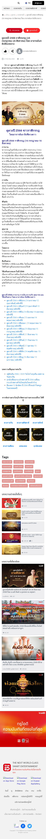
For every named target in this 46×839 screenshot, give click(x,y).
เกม (32, 790)
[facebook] (23, 826)
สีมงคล (5, 485)
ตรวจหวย (15, 30)
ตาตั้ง (39, 790)
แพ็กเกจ (15, 796)
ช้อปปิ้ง (6, 796)
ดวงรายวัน (18, 8)
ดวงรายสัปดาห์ (31, 8)
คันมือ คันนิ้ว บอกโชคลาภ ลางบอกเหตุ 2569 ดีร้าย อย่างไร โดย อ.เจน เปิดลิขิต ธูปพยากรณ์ (22, 663)
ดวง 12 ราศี (7, 462)
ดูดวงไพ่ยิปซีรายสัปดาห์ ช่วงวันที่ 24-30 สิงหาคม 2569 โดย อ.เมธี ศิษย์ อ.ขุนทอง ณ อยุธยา (22, 591)
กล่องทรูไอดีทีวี (26, 796)
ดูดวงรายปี (38, 476)
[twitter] (29, 826)
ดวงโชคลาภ (18, 471)
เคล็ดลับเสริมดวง (35, 485)
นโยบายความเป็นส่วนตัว (12, 814)
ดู (11, 790)
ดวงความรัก (7, 466)
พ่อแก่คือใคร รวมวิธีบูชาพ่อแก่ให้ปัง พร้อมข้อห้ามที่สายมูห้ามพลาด (22, 699)
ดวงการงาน (18, 462)
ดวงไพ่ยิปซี (28, 471)
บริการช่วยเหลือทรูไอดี (23, 802)
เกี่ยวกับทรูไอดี (15, 809)
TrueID (6, 3)
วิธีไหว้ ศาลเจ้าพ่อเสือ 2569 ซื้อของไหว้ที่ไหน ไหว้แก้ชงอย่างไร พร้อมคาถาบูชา (22, 627)
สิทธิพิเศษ (19, 790)
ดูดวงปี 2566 (7, 476)
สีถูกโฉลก (31, 481)
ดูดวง (13, 15)
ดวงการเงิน (29, 462)
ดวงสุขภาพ (6, 471)
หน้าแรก (7, 8)
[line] (16, 826)
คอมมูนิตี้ (38, 796)
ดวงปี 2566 (18, 466)
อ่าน (7, 15)
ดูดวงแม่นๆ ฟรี (8, 481)
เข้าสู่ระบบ (38, 3)
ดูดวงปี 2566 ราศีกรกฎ (23, 476)
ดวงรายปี (20, 15)
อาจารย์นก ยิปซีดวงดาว (19, 485)
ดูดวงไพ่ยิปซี (20, 481)
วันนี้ (6, 790)
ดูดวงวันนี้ (33, 30)
